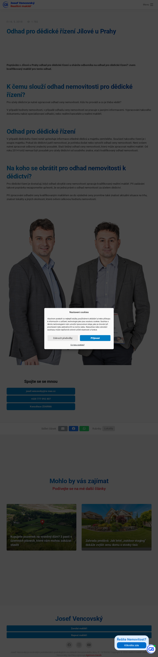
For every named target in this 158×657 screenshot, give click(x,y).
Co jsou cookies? (78, 345)
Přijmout (95, 338)
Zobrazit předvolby (63, 338)
